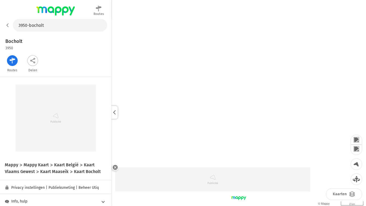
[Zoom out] (356, 149)
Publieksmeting (61, 187)
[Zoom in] (356, 140)
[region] (238, 112)
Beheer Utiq (89, 187)
